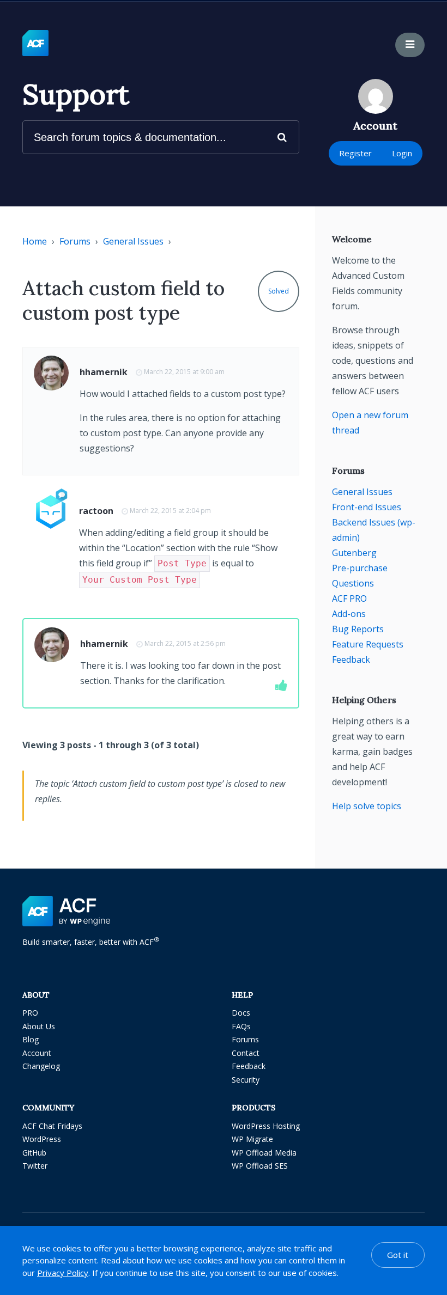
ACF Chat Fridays (52, 1126)
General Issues (133, 241)
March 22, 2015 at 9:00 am (184, 371)
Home (34, 241)
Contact (245, 1053)
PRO (30, 1012)
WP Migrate (252, 1139)
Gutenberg (354, 553)
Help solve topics (366, 806)
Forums (74, 241)
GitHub (34, 1152)
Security (245, 1079)
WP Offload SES (260, 1165)
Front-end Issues (366, 507)
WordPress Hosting (266, 1126)
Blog (30, 1039)
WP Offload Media (264, 1152)
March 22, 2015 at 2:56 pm (185, 643)
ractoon (96, 511)
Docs (241, 1012)
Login (402, 153)
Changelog (41, 1066)
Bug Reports (358, 629)
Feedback (351, 659)
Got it (397, 1254)
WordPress (41, 1139)
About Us (38, 1026)
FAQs (241, 1026)
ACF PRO (349, 598)
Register (355, 153)
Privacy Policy (62, 1272)
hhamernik (104, 372)
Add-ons (349, 614)
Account (36, 1053)
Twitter (34, 1165)
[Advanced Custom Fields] (35, 44)
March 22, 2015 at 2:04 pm (170, 510)
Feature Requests (367, 644)
